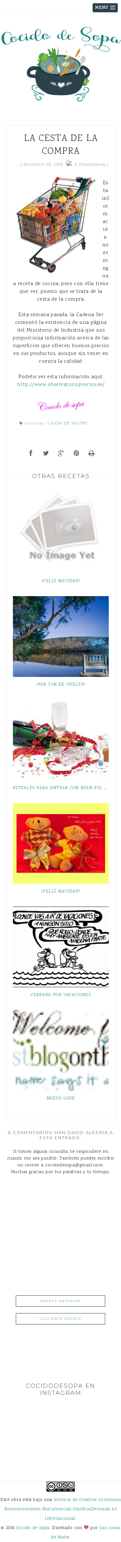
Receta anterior (60, 1301)
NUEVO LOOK (61, 1098)
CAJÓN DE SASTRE (68, 423)
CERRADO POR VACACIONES (61, 995)
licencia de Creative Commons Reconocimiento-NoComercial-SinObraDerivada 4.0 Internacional (62, 1509)
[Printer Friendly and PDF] (91, 454)
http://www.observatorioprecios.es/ (61, 385)
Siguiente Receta (61, 1319)
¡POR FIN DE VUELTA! (60, 684)
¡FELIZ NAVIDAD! (61, 581)
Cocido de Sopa (32, 1528)
